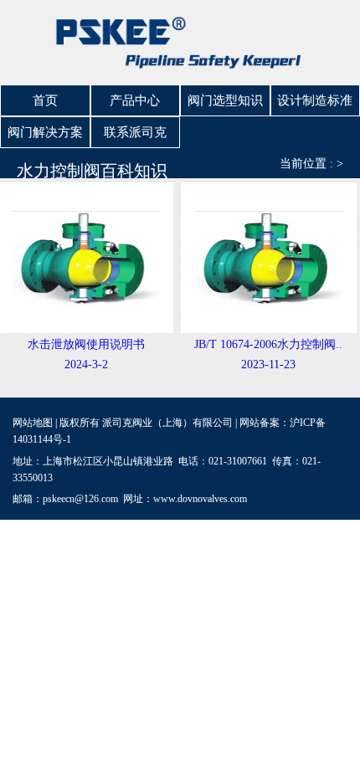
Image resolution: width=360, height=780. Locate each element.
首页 (45, 100)
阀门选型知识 (225, 100)
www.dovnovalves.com (200, 499)
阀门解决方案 (45, 132)
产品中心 (135, 100)
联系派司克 (135, 132)
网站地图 (33, 422)
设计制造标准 (314, 100)
